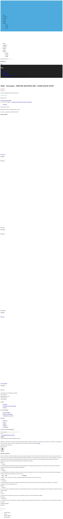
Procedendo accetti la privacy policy (8, 435)
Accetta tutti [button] (10, 444)
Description (5, 104)
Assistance (5, 18)
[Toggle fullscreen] (3, 508)
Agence (4, 422)
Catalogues (5, 425)
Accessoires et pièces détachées (16, 102)
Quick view (2, 160)
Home (4, 15)
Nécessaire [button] (2, 485)
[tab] (33, 104)
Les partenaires (5, 427)
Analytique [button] (2, 468)
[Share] (2, 508)
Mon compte (5, 420)
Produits (4, 48)
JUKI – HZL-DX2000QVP (3, 383)
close (1, 63)
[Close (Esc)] (0, 508)
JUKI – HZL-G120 (2, 154)
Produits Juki (29, 102)
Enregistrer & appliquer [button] (4, 503)
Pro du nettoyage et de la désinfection (9, 406)
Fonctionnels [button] (2, 479)
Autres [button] (1, 492)
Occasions (4, 407)
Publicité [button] (2, 462)
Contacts (4, 21)
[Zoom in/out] (4, 508)
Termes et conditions (6, 412)
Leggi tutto (38, 443)
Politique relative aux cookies (8, 415)
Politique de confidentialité (7, 414)
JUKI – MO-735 (2, 227)
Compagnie (5, 16)
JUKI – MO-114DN (2, 310)
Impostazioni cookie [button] (4, 444)
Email (1, 433)
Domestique (25, 102)
